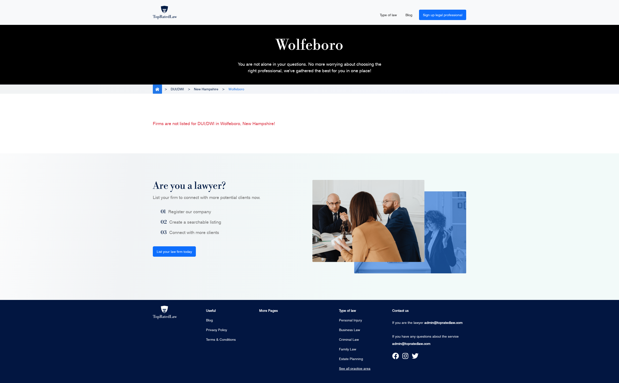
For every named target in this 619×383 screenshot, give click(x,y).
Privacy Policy (216, 329)
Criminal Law (349, 339)
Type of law (388, 15)
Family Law (347, 349)
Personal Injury (350, 320)
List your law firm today (174, 251)
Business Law (349, 329)
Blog (408, 15)
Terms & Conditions (221, 339)
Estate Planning (351, 358)
